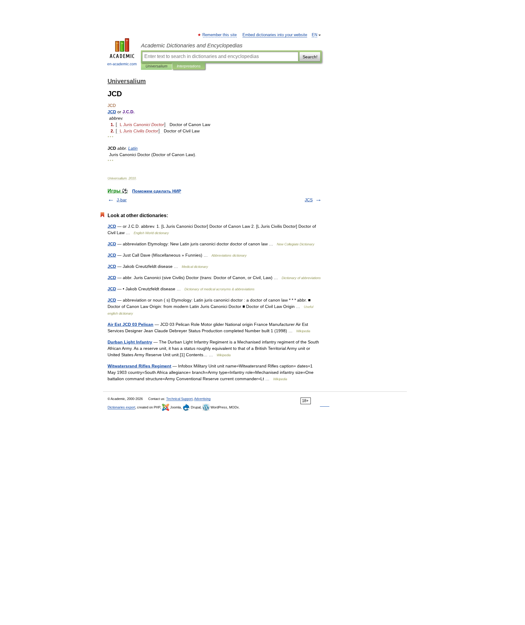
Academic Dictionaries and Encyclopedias (191, 46)
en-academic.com (122, 64)
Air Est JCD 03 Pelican (130, 324)
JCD (112, 226)
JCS (309, 199)
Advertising (202, 399)
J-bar (122, 199)
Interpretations (189, 66)
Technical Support (179, 399)
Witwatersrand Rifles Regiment (139, 366)
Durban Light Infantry (130, 342)
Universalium (156, 66)
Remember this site (220, 35)
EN (314, 35)
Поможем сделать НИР (156, 191)
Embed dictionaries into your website (274, 35)
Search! (310, 56)
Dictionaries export (121, 407)
